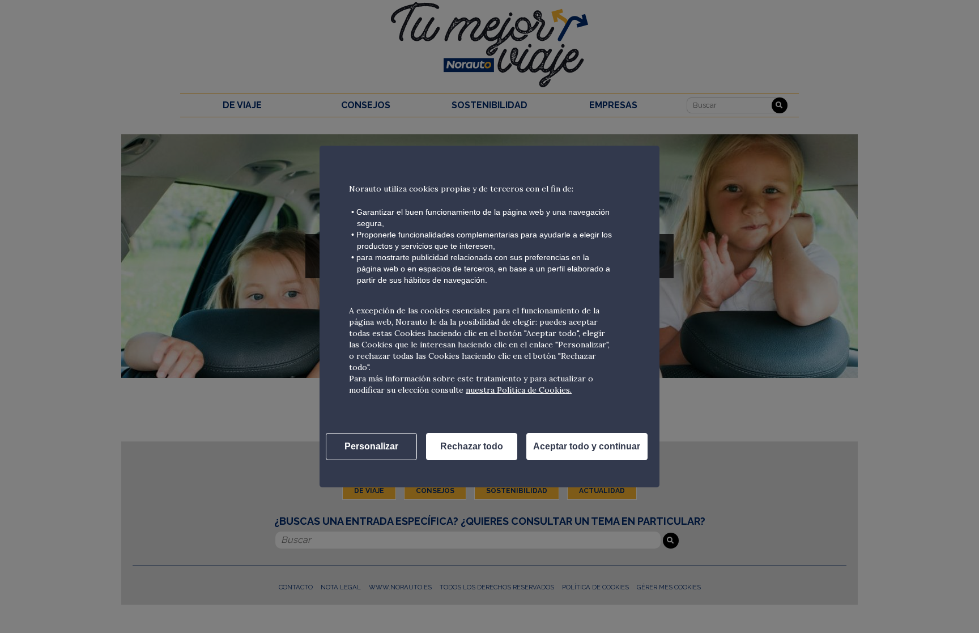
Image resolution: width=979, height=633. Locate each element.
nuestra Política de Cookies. (519, 390)
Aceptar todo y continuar (586, 446)
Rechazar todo (471, 446)
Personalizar (371, 446)
